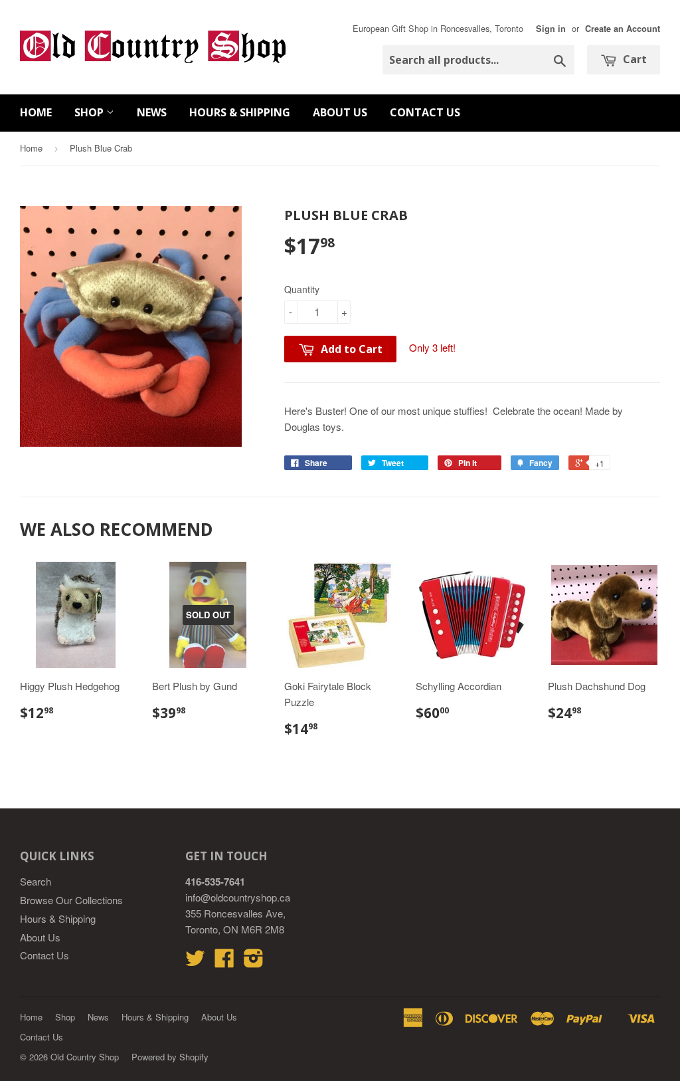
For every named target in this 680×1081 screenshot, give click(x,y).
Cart (633, 59)
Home (36, 112)
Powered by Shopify (170, 1056)
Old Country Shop (84, 1056)
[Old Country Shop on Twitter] (195, 962)
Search (35, 881)
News (152, 112)
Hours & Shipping (239, 112)
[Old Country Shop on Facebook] (224, 962)
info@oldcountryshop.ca (237, 897)
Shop (90, 112)
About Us (340, 112)
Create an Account (622, 29)
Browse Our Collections (71, 900)
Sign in (551, 29)
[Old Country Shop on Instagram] (254, 962)
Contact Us (425, 112)
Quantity (301, 289)
